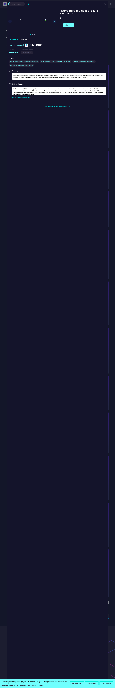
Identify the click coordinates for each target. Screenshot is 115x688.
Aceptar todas (106, 683)
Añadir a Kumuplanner (17, 4)
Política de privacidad (8, 685)
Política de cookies (37, 685)
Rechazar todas (77, 683)
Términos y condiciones (23, 685)
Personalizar (92, 683)
